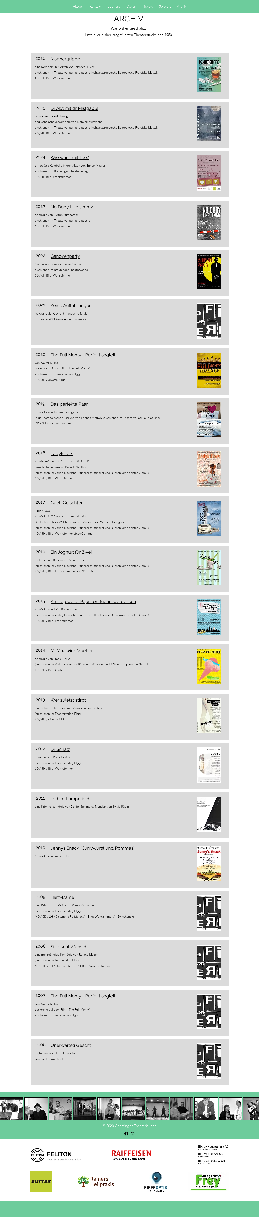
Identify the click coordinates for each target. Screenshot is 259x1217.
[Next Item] (252, 1109)
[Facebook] (126, 1134)
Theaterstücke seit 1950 (153, 35)
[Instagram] (133, 1134)
